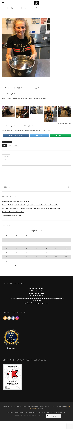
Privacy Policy (50, 412)
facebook (10, 412)
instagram (32, 412)
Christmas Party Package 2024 (11, 215)
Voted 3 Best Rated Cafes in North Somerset (16, 201)
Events (24, 142)
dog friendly (13, 145)
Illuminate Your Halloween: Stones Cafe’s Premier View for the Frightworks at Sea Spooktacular (31, 208)
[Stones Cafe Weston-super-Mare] (36, 3)
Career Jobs (41, 412)
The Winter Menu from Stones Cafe (13, 212)
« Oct (16, 265)
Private (36, 142)
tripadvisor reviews (20, 412)
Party (30, 142)
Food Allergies (61, 412)
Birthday (17, 142)
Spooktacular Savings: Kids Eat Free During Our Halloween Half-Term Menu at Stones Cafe (30, 205)
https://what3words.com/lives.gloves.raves (36, 303)
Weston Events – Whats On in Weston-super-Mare (29, 415)
